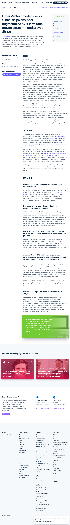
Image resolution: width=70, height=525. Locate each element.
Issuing (20, 461)
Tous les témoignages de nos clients (58, 7)
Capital (20, 442)
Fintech (38, 465)
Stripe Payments (61, 136)
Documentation (39, 499)
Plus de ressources (57, 457)
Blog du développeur (41, 512)
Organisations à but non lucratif (43, 475)
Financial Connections (24, 456)
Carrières (55, 464)
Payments (21, 469)
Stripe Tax (21, 479)
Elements (21, 454)
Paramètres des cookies (59, 455)
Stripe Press (56, 468)
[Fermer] (67, 518)
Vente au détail (39, 480)
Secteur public (39, 478)
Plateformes (39, 457)
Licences (55, 451)
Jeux (37, 467)
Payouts (21, 471)
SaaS (37, 459)
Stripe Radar (31, 144)
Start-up (38, 436)
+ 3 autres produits (58, 32)
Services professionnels (42, 477)
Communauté (56, 440)
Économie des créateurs (42, 463)
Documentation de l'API (59, 408)
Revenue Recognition (24, 475)
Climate (21, 446)
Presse (54, 466)
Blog (54, 438)
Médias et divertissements (42, 473)
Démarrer (5, 414)
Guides (54, 434)
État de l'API (39, 502)
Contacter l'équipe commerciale (11, 74)
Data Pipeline (22, 452)
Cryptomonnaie (23, 450)
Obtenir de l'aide (57, 476)
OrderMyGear (6, 36)
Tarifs (41, 2)
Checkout (21, 444)
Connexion (48, 2)
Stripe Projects (39, 510)
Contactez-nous (57, 470)
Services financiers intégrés (42, 444)
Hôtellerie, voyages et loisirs (43, 469)
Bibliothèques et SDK (41, 508)
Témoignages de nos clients (59, 436)
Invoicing (21, 459)
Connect (21, 448)
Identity (21, 458)
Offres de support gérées (59, 478)
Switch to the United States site (43, 521)
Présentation (43, 7)
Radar (20, 473)
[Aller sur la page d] (3, 432)
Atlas (20, 436)
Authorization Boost (24, 438)
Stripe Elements (49, 155)
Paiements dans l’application (43, 452)
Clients (4, 7)
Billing (20, 440)
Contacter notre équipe (60, 2)
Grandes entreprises (41, 434)
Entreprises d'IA (40, 461)
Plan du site (55, 453)
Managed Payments (24, 465)
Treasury (21, 483)
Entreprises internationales (42, 450)
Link (39, 165)
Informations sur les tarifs (42, 408)
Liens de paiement (23, 467)
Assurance (38, 471)
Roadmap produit (57, 463)
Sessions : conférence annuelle (60, 442)
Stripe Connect (54, 138)
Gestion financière (40, 455)
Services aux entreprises (42, 493)
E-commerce (39, 442)
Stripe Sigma (58, 144)
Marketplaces (39, 453)
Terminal (21, 481)
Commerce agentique (41, 438)
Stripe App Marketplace (41, 488)
